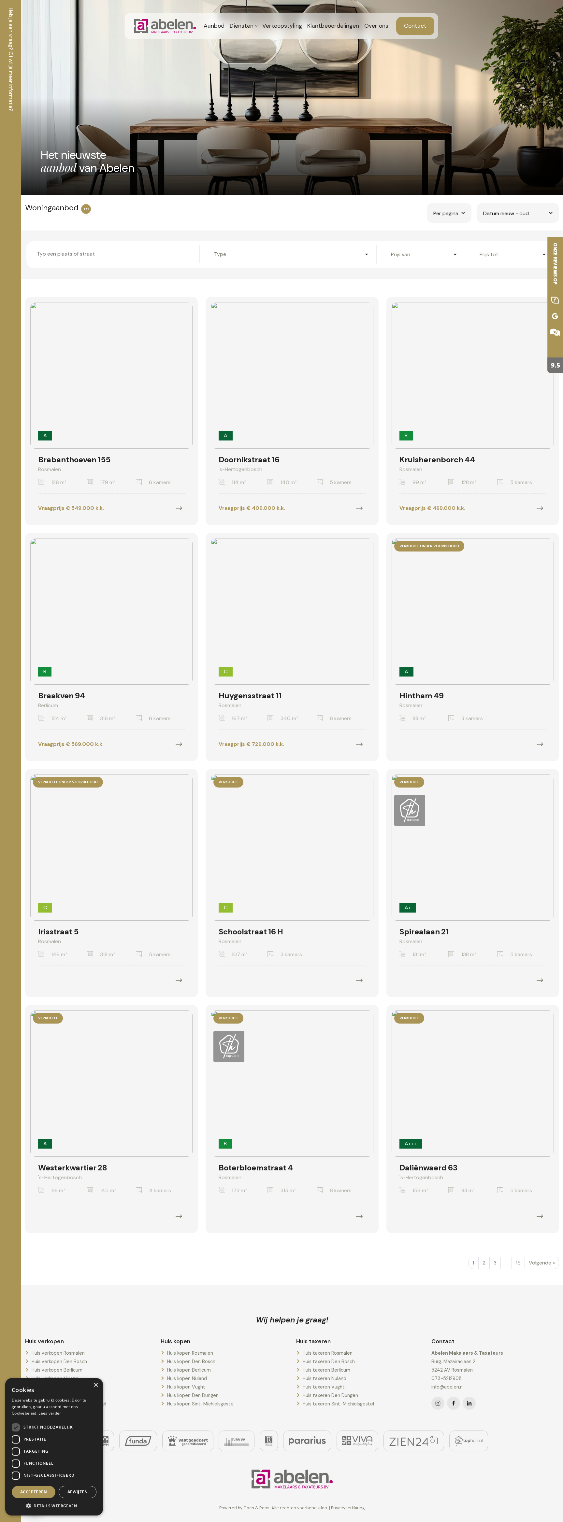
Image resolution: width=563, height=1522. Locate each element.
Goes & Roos (256, 1508)
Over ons (376, 25)
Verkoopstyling (282, 25)
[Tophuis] (468, 1441)
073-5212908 (446, 1378)
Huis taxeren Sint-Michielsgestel (338, 1404)
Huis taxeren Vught (324, 1387)
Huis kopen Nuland (187, 1378)
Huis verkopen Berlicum (57, 1370)
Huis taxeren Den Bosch (329, 1361)
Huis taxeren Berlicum (326, 1370)
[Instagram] (437, 1403)
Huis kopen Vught (186, 1387)
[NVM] (105, 1441)
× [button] (95, 1385)
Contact (415, 25)
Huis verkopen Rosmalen (58, 1353)
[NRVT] (269, 1441)
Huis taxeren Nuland (324, 1378)
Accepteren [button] (33, 1492)
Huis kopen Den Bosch (191, 1361)
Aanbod (214, 25)
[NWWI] (236, 1441)
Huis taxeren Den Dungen (330, 1395)
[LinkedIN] (469, 1403)
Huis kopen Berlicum (189, 1370)
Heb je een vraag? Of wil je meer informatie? (10, 59)
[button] (54, 1505)
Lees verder (49, 1413)
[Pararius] (307, 1441)
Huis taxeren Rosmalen (328, 1353)
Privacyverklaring (348, 1508)
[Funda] (138, 1441)
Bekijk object (179, 508)
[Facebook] (453, 1403)
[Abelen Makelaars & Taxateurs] (550, 305)
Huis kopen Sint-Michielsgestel (201, 1404)
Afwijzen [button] (77, 1492)
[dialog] (54, 1446)
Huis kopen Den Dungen (193, 1395)
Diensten (241, 25)
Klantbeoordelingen (333, 25)
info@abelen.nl (447, 1387)
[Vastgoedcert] (188, 1441)
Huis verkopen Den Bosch (59, 1361)
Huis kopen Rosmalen (190, 1353)
